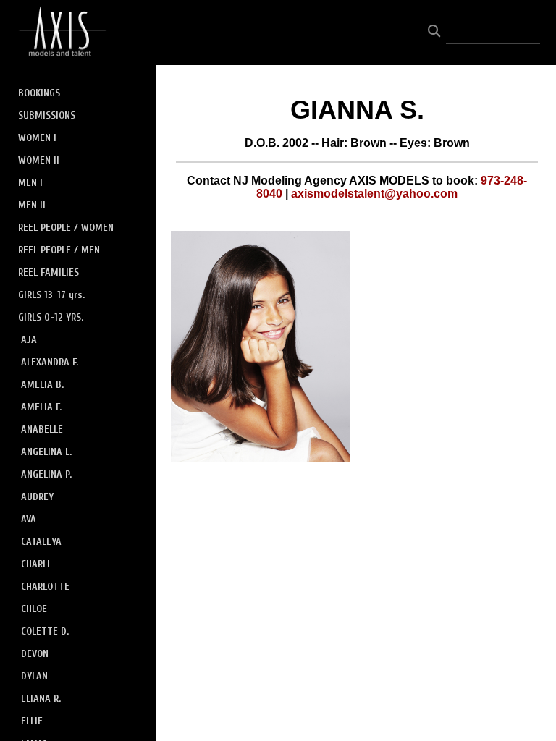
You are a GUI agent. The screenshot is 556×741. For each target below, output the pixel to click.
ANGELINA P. (46, 474)
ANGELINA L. (46, 452)
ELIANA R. (41, 699)
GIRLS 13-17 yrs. (51, 295)
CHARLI (35, 564)
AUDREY (37, 497)
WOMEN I (37, 138)
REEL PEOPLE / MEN (59, 250)
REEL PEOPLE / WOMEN (66, 227)
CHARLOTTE (45, 586)
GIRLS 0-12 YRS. (50, 317)
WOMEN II (38, 160)
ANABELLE (42, 429)
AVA (28, 519)
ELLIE (32, 721)
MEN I (30, 183)
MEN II (32, 205)
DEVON (35, 654)
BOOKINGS (39, 93)
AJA (29, 340)
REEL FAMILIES (48, 272)
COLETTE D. (45, 631)
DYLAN (34, 676)
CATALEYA (41, 541)
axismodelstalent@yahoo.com (374, 193)
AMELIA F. (41, 407)
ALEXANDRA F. (49, 362)
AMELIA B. (42, 384)
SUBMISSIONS (46, 115)
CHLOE (34, 609)
